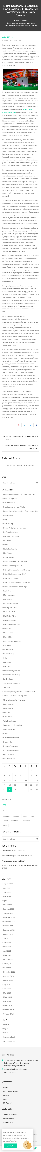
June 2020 (7, 989)
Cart (5, 1099)
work (5, 825)
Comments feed (9, 1037)
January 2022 (8, 913)
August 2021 (8, 934)
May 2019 (7, 1001)
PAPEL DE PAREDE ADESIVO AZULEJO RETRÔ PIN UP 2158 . (20, 867)
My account (7, 1103)
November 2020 (9, 972)
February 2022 (8, 909)
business (16, 816)
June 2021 (7, 943)
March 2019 (7, 1005)
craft (25, 816)
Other (24, 20)
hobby (5, 821)
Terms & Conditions (10, 1115)
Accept (10, 1146)
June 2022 (7, 892)
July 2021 (6, 938)
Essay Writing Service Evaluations (13, 850)
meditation (26, 821)
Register (6, 1024)
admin (5, 41)
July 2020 (6, 984)
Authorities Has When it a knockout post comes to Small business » (20, 446)
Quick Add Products (10, 1091)
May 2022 (7, 896)
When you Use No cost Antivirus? (13, 861)
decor (33, 816)
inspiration (15, 821)
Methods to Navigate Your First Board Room (17, 856)
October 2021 (8, 926)
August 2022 (8, 884)
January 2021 (8, 963)
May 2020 (7, 993)
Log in (5, 1029)
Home (18, 20)
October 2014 (8, 1014)
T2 (3, 873)
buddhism (6, 816)
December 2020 (9, 968)
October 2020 (8, 976)
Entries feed (7, 1033)
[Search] (37, 482)
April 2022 (7, 901)
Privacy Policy (8, 1119)
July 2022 (6, 888)
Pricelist (6, 1095)
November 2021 (9, 922)
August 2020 (8, 980)
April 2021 (7, 951)
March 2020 (7, 997)
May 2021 (7, 947)
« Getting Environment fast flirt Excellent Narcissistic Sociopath (20, 437)
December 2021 (9, 917)
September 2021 (9, 930)
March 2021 (7, 955)
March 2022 (7, 905)
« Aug (4, 805)
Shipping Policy (8, 1122)
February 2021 (8, 959)
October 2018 (8, 1010)
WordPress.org (9, 1041)
